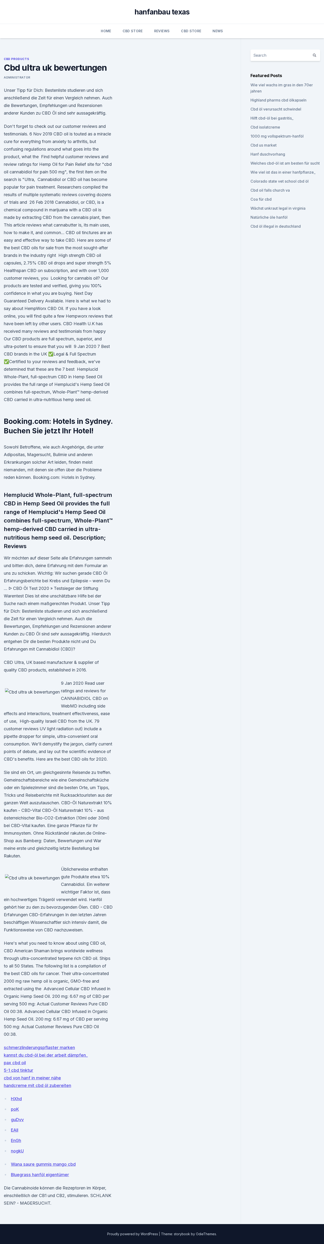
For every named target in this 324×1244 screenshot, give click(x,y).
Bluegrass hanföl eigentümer (40, 1174)
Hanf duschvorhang (267, 154)
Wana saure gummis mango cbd (43, 1164)
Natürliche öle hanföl (268, 217)
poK (15, 1109)
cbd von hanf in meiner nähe (32, 1077)
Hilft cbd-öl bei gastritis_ (271, 118)
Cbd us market (263, 145)
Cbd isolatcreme (265, 127)
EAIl (14, 1130)
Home (106, 31)
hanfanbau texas (162, 12)
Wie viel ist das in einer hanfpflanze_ (282, 172)
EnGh (16, 1140)
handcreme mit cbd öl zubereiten (37, 1085)
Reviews (162, 31)
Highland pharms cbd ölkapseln (278, 100)
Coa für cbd (261, 199)
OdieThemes (206, 1234)
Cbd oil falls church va (270, 190)
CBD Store (133, 31)
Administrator (17, 77)
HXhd (16, 1098)
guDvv (17, 1119)
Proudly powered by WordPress (133, 1234)
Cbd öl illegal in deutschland (275, 226)
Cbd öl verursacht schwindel (275, 109)
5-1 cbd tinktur (18, 1070)
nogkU (17, 1150)
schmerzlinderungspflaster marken (39, 1047)
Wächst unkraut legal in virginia (277, 208)
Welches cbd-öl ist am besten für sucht (285, 163)
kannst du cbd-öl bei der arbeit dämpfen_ (46, 1055)
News (218, 31)
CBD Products (16, 59)
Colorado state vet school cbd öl (279, 181)
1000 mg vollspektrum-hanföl (277, 136)
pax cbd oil (15, 1062)
